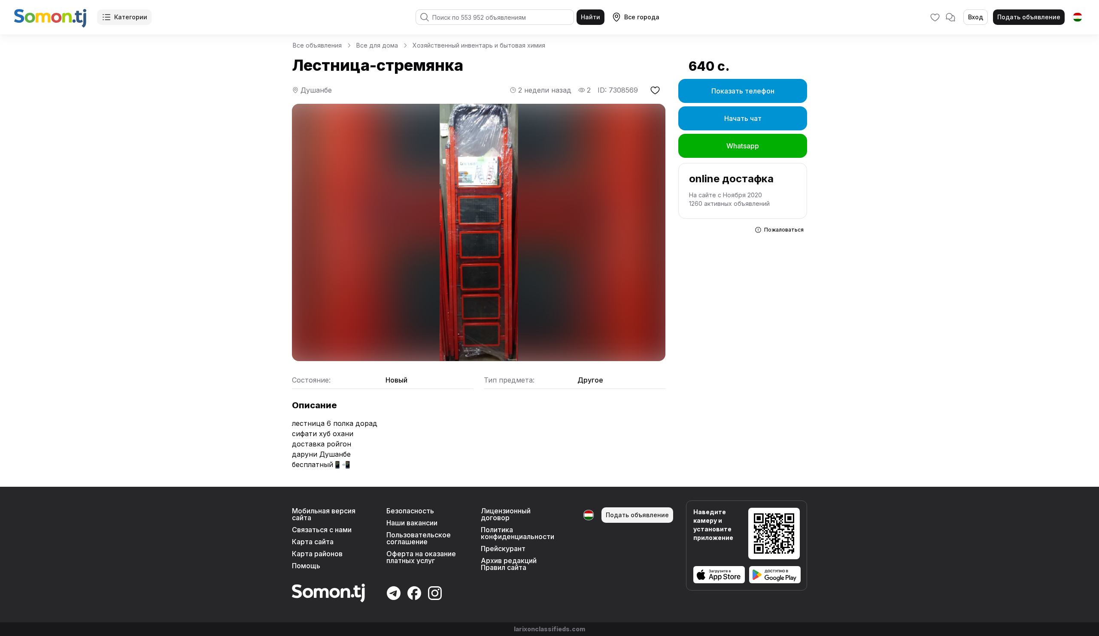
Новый (396, 380)
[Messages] (950, 17)
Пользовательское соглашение (418, 538)
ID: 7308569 (618, 90)
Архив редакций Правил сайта (509, 564)
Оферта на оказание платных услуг (421, 557)
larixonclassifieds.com (549, 629)
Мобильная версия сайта (323, 514)
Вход (975, 17)
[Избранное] (935, 17)
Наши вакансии (411, 522)
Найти (590, 17)
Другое (590, 380)
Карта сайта (313, 541)
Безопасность (410, 510)
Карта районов (317, 553)
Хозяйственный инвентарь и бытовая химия (479, 45)
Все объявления (317, 45)
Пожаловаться (784, 229)
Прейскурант (503, 548)
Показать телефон (742, 91)
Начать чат (743, 118)
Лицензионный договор (506, 514)
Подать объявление (1028, 17)
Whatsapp (742, 146)
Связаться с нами (322, 529)
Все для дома (377, 45)
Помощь (306, 565)
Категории (130, 17)
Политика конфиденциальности (517, 533)
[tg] (1077, 17)
